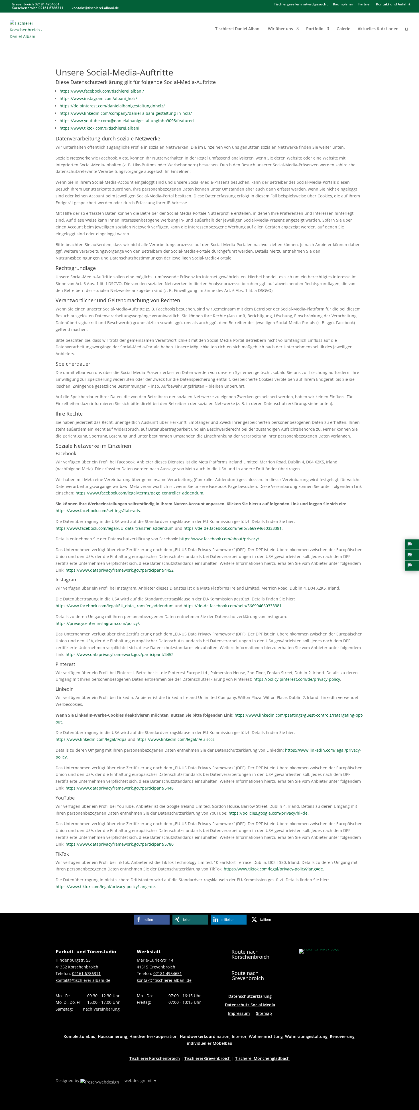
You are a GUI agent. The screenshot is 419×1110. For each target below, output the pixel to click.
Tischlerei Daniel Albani (238, 29)
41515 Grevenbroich (156, 967)
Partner (364, 5)
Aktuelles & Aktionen (378, 29)
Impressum (239, 1013)
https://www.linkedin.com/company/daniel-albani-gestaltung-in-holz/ (126, 113)
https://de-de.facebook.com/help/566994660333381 (233, 528)
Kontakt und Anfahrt (393, 5)
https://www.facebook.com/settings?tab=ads (98, 510)
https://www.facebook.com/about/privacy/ (219, 538)
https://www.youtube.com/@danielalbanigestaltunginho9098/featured (127, 120)
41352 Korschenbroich (77, 967)
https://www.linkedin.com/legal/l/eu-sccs (175, 739)
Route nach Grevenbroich (247, 976)
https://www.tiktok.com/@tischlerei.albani (99, 128)
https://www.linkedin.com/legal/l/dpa (91, 739)
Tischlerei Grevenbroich (207, 1058)
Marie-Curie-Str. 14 (155, 960)
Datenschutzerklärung (250, 996)
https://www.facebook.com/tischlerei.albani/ (102, 91)
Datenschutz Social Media (250, 1005)
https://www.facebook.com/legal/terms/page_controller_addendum (139, 493)
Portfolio (315, 29)
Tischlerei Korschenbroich (154, 1058)
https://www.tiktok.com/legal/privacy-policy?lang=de (273, 869)
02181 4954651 (167, 973)
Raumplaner (343, 5)
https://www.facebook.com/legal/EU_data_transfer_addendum (115, 528)
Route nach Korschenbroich (250, 954)
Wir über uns (280, 29)
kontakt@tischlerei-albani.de (83, 980)
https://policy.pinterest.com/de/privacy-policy (296, 679)
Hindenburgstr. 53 (73, 960)
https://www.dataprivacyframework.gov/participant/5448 (120, 788)
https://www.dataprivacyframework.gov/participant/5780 (120, 844)
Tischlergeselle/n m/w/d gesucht (301, 5)
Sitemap (264, 1013)
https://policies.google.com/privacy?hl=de (268, 813)
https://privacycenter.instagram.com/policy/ (97, 623)
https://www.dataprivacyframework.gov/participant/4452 (120, 570)
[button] (152, 920)
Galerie (343, 29)
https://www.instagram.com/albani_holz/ (98, 98)
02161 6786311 (86, 973)
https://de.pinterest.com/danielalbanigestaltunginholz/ (112, 106)
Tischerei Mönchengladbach (262, 1058)
